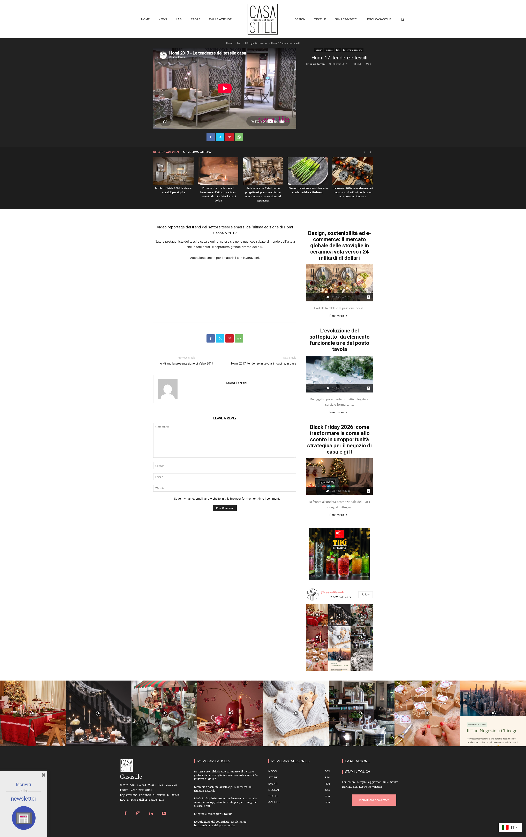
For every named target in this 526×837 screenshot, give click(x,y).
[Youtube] (164, 813)
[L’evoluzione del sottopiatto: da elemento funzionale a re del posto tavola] (339, 374)
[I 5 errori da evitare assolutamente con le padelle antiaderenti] (308, 171)
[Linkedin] (151, 813)
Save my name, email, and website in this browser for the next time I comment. (227, 498)
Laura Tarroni (317, 63)
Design (319, 49)
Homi (288, 227)
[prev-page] (364, 152)
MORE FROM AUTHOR (197, 152)
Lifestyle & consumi (256, 43)
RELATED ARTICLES (166, 152)
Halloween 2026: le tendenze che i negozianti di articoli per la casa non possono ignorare (353, 192)
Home (229, 43)
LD (327, 297)
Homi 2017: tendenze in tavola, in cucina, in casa (263, 363)
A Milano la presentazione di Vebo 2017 (186, 363)
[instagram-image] (317, 615)
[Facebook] (210, 137)
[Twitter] (220, 137)
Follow (365, 594)
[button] (402, 19)
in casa (329, 49)
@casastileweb (332, 592)
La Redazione (357, 761)
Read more (337, 315)
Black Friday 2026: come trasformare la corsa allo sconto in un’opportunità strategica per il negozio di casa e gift (339, 439)
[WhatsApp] (239, 137)
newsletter (24, 798)
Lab (239, 43)
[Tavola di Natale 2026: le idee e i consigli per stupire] (173, 171)
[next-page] (371, 152)
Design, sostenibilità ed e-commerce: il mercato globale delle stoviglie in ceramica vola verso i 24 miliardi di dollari (339, 245)
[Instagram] (138, 813)
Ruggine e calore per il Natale (213, 814)
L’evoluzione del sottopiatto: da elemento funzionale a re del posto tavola (339, 340)
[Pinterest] (229, 137)
